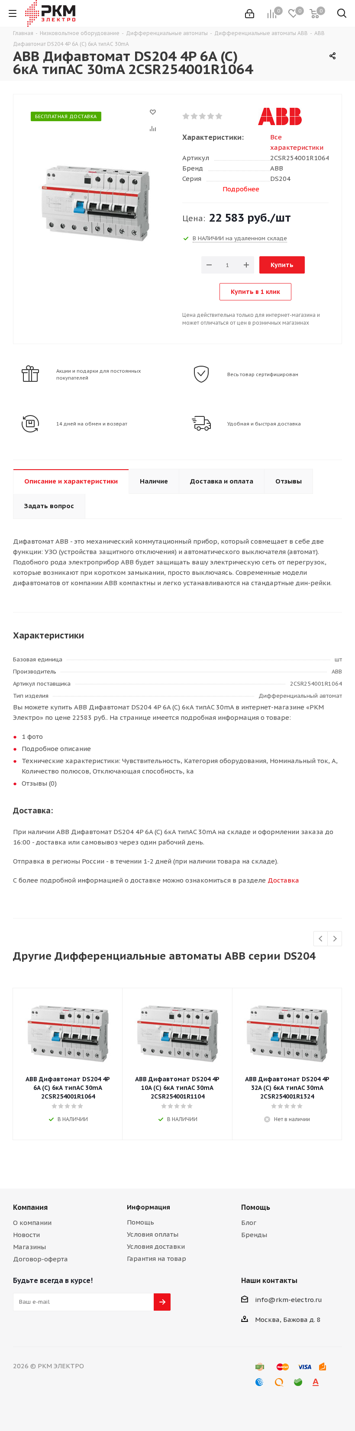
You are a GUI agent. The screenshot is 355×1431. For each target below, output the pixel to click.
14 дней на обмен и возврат (91, 424)
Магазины (29, 1247)
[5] (219, 116)
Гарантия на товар (156, 1258)
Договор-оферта (40, 1259)
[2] (194, 116)
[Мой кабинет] (249, 14)
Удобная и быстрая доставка (264, 424)
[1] (186, 116)
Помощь (140, 1222)
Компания (30, 1207)
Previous (321, 939)
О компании (32, 1222)
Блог (248, 1222)
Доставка (283, 880)
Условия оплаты (152, 1234)
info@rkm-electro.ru (288, 1300)
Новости (26, 1235)
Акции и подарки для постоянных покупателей (98, 374)
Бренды (254, 1235)
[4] (211, 116)
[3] (203, 116)
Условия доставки (156, 1246)
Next (335, 939)
